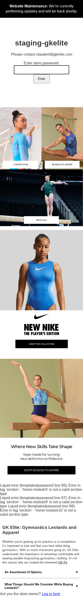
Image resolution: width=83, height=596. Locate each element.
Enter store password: (41, 63)
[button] (41, 197)
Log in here (51, 594)
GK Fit (62, 562)
